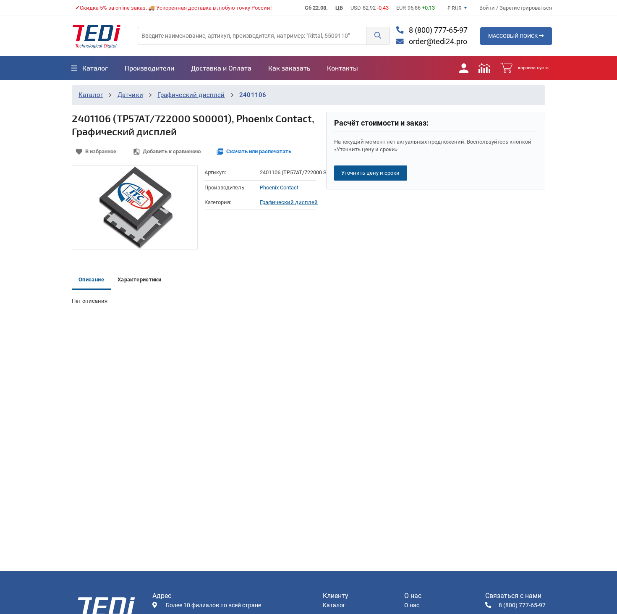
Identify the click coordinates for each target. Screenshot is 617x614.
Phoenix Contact (279, 187)
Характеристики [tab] (139, 279)
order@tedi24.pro (437, 41)
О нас (411, 605)
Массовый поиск (513, 36)
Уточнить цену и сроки (370, 173)
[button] (378, 36)
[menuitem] (89, 68)
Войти (487, 8)
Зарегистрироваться (525, 8)
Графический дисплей (191, 95)
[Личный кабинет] (464, 68)
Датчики (130, 95)
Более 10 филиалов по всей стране (213, 605)
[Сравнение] (484, 68)
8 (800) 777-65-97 (437, 30)
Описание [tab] (91, 279)
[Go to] (96, 36)
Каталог (90, 95)
